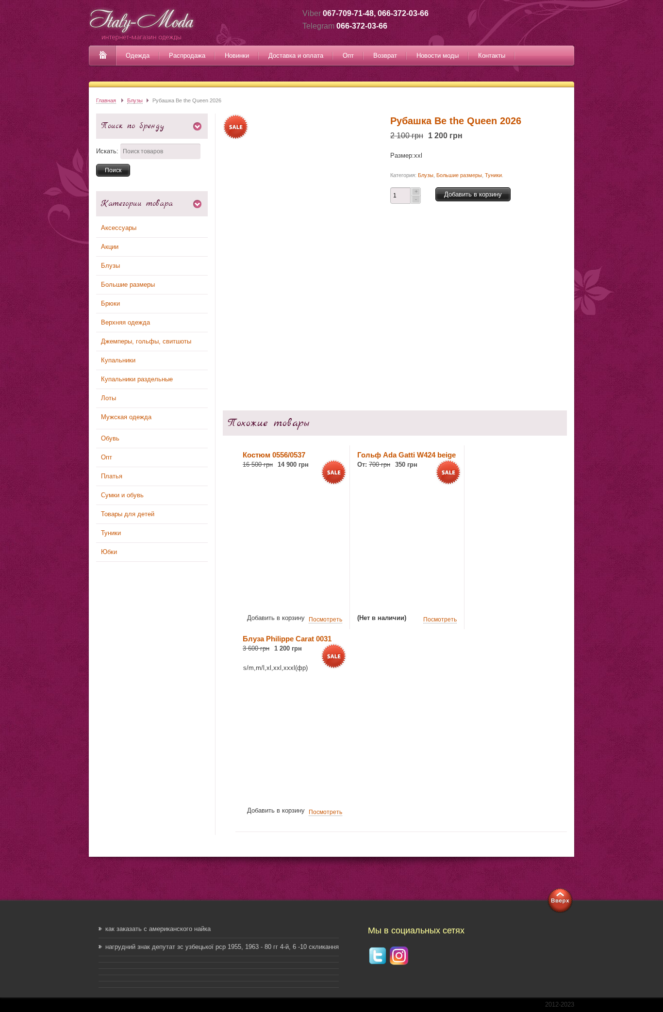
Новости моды (437, 55)
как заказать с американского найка (158, 928)
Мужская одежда (126, 417)
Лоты (108, 398)
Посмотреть (325, 619)
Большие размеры (128, 284)
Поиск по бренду (132, 125)
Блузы (135, 100)
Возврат (385, 55)
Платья (111, 476)
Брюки (110, 303)
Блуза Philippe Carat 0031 (287, 639)
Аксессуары (118, 227)
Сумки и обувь (122, 495)
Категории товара (137, 203)
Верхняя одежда (125, 322)
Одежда (137, 55)
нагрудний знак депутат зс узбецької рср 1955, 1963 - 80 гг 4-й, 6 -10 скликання (222, 946)
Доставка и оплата (295, 55)
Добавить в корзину (473, 194)
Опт (348, 55)
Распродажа (187, 55)
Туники (111, 533)
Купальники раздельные (137, 379)
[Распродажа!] (292, 598)
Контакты (491, 55)
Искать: (107, 151)
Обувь (110, 438)
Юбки (109, 551)
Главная (106, 100)
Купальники (118, 360)
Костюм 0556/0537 (274, 455)
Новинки (237, 55)
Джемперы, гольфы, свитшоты (146, 341)
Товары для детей (127, 514)
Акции (109, 246)
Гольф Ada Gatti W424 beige (406, 455)
